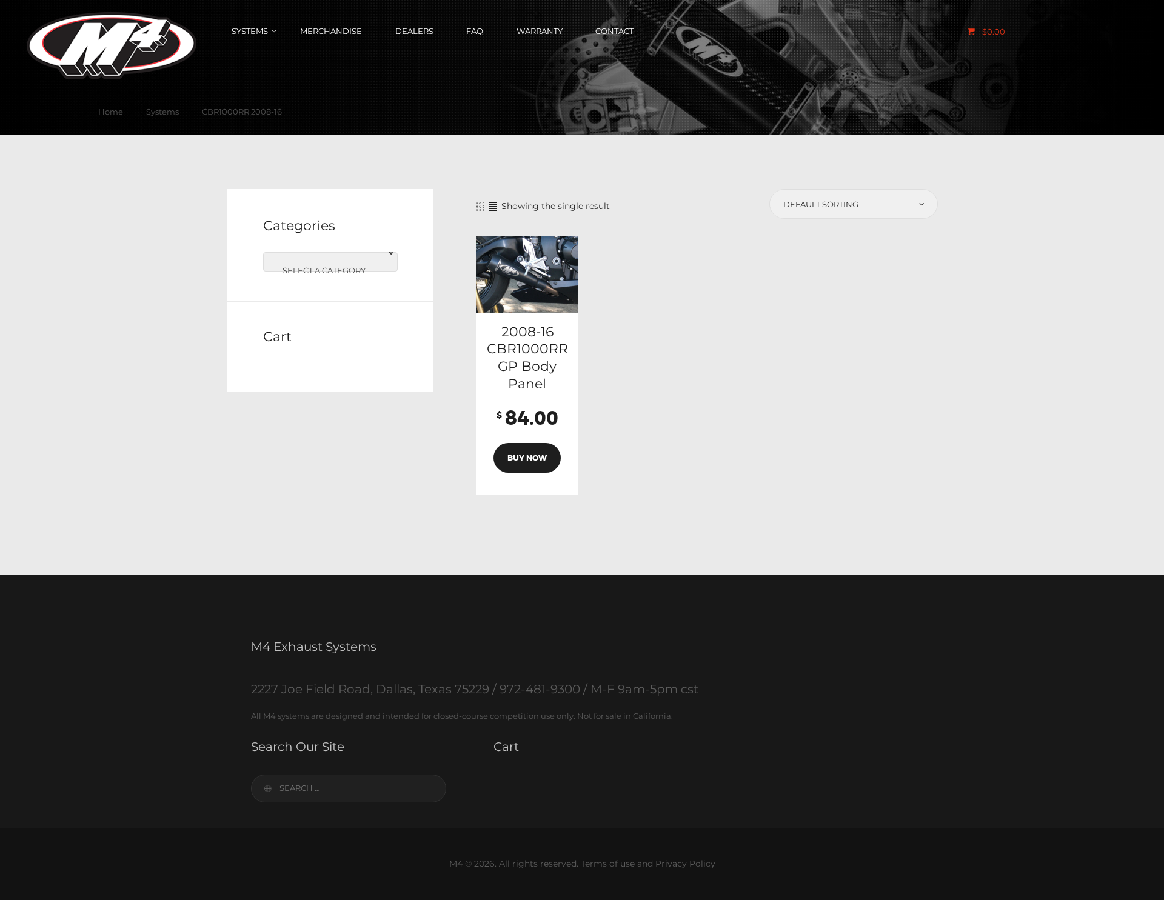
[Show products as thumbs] (480, 206)
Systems (162, 111)
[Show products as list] (493, 206)
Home (110, 111)
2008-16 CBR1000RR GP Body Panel (527, 358)
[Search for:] (348, 788)
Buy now (527, 458)
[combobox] (330, 262)
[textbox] (330, 270)
